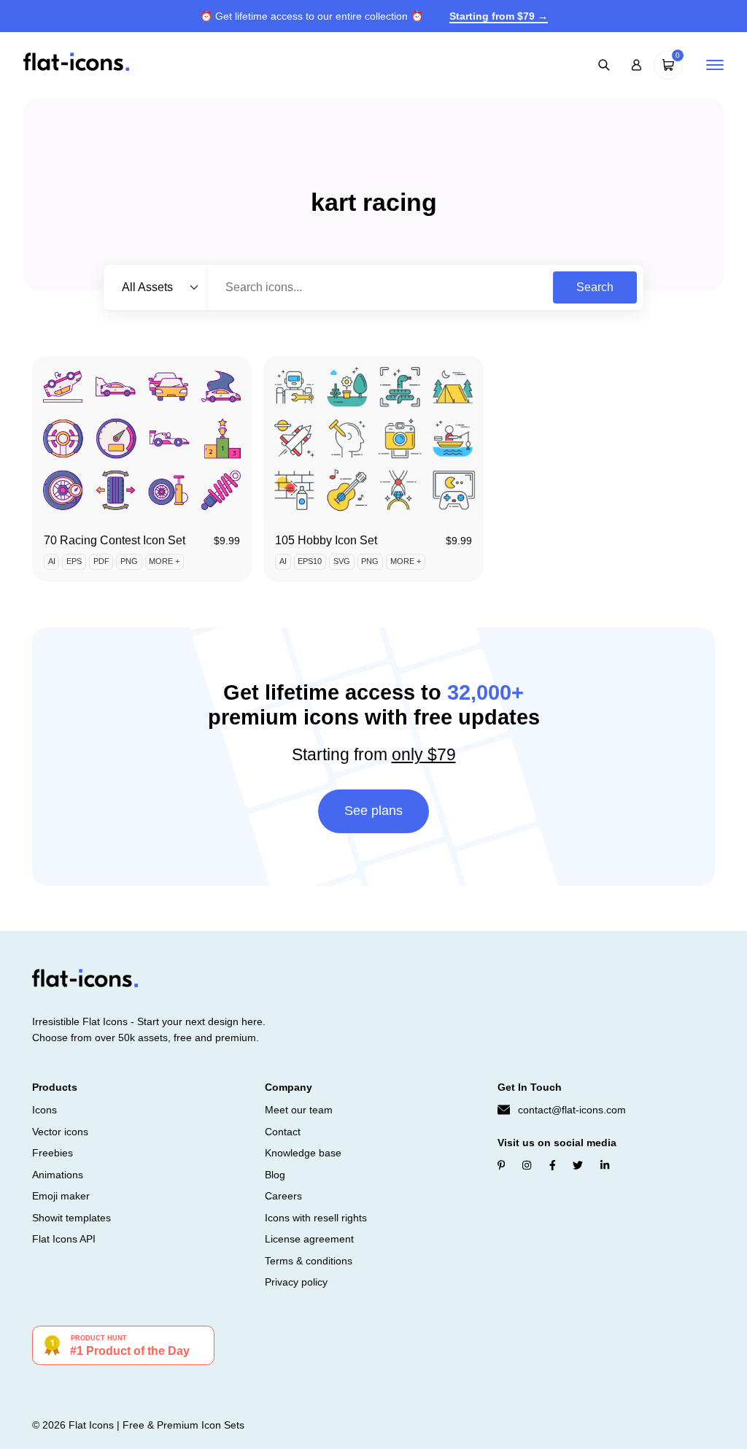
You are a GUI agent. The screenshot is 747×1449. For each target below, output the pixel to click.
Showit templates (71, 1218)
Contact (283, 1131)
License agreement (309, 1239)
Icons (44, 1110)
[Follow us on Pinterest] (502, 1165)
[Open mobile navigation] (715, 65)
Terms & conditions (308, 1261)
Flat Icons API (64, 1239)
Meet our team (299, 1110)
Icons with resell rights (316, 1218)
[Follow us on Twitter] (578, 1165)
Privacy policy (296, 1282)
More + (164, 561)
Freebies (52, 1153)
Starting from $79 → (498, 16)
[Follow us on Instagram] (526, 1165)
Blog (275, 1175)
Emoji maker (61, 1196)
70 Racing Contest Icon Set (114, 540)
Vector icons (60, 1131)
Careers (283, 1196)
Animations (57, 1175)
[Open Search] (604, 65)
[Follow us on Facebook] (552, 1165)
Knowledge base (303, 1153)
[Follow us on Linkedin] (604, 1165)
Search (595, 287)
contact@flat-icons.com (572, 1110)
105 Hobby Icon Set (326, 540)
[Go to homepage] (76, 64)
